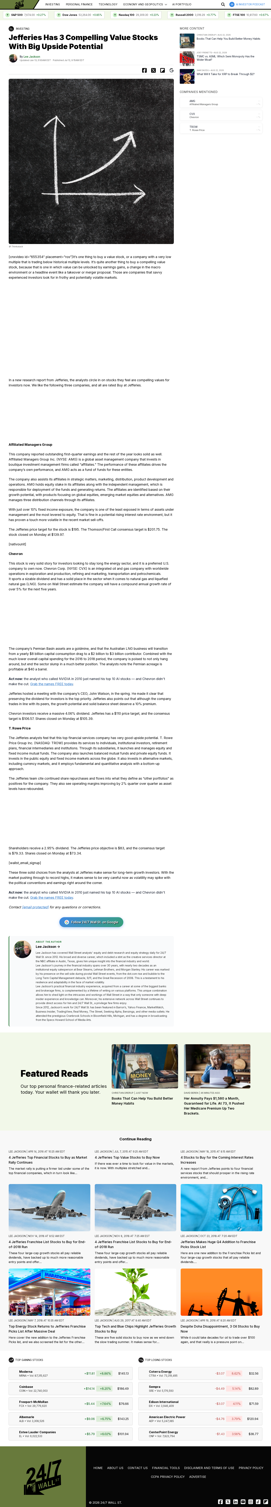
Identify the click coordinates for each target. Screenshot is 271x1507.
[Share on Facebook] (144, 70)
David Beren (191, 1092)
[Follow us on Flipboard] (162, 70)
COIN (22, 1390)
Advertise (197, 1477)
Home (98, 1468)
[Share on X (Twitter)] (153, 70)
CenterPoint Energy (163, 1432)
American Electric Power (167, 1417)
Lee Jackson (32, 56)
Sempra (154, 1387)
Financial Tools (166, 1468)
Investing (52, 4)
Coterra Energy (160, 1371)
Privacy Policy (251, 1468)
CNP (151, 1436)
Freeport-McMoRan (33, 1402)
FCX (21, 1405)
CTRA (152, 1375)
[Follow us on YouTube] (243, 1501)
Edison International (163, 1402)
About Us (115, 1468)
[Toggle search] (223, 4)
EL (20, 1436)
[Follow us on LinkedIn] (235, 1501)
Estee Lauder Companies (37, 1432)
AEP (151, 1421)
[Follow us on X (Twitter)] (228, 1501)
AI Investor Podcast (250, 4)
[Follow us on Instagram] (250, 1501)
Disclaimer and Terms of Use (209, 1468)
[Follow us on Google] (171, 70)
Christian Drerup (122, 1092)
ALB (21, 1421)
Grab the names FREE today (51, 684)
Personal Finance (79, 4)
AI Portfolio (181, 4)
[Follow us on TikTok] (258, 1501)
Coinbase (26, 1387)
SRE (151, 1390)
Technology (108, 4)
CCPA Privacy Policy (168, 1477)
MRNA (23, 1375)
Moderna (25, 1371)
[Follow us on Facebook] (220, 1501)
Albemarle (26, 1417)
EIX (151, 1405)
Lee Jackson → (48, 947)
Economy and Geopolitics (143, 4)
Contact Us (138, 1468)
